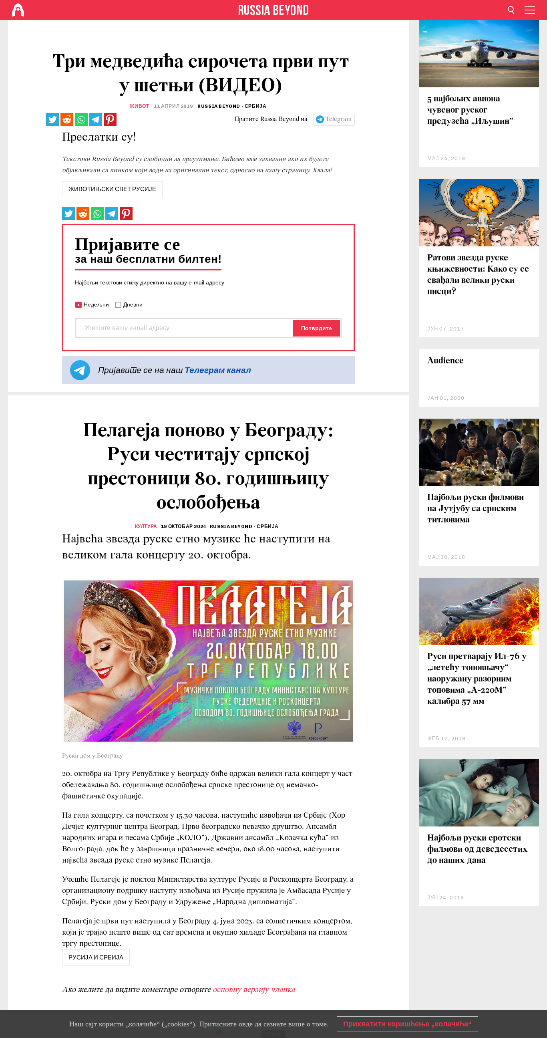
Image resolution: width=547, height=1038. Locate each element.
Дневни (133, 304)
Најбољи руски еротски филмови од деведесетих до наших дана (477, 849)
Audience (445, 361)
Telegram (339, 119)
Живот (139, 106)
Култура (146, 526)
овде (246, 1024)
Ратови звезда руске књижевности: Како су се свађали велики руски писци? (478, 275)
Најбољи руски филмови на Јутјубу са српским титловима (475, 509)
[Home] (18, 10)
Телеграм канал (218, 370)
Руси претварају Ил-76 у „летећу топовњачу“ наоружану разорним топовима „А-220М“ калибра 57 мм (477, 679)
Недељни (96, 304)
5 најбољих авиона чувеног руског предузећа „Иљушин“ (470, 110)
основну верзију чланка (254, 990)
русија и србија (95, 957)
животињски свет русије (112, 189)
